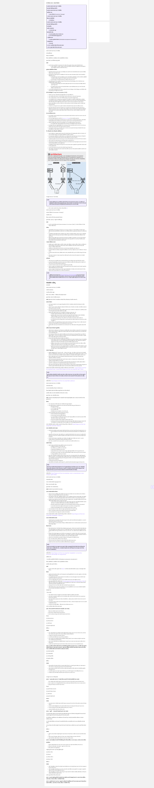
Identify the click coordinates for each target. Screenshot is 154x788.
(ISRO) (63, 568)
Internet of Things (66, 118)
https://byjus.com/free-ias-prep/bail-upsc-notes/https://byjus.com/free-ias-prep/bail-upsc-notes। (66, 368)
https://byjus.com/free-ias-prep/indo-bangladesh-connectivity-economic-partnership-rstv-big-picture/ (64, 553)
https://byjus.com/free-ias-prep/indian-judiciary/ (63, 381)
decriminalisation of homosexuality (68, 275)
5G (67, 208)
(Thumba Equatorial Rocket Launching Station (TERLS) (73, 581)
